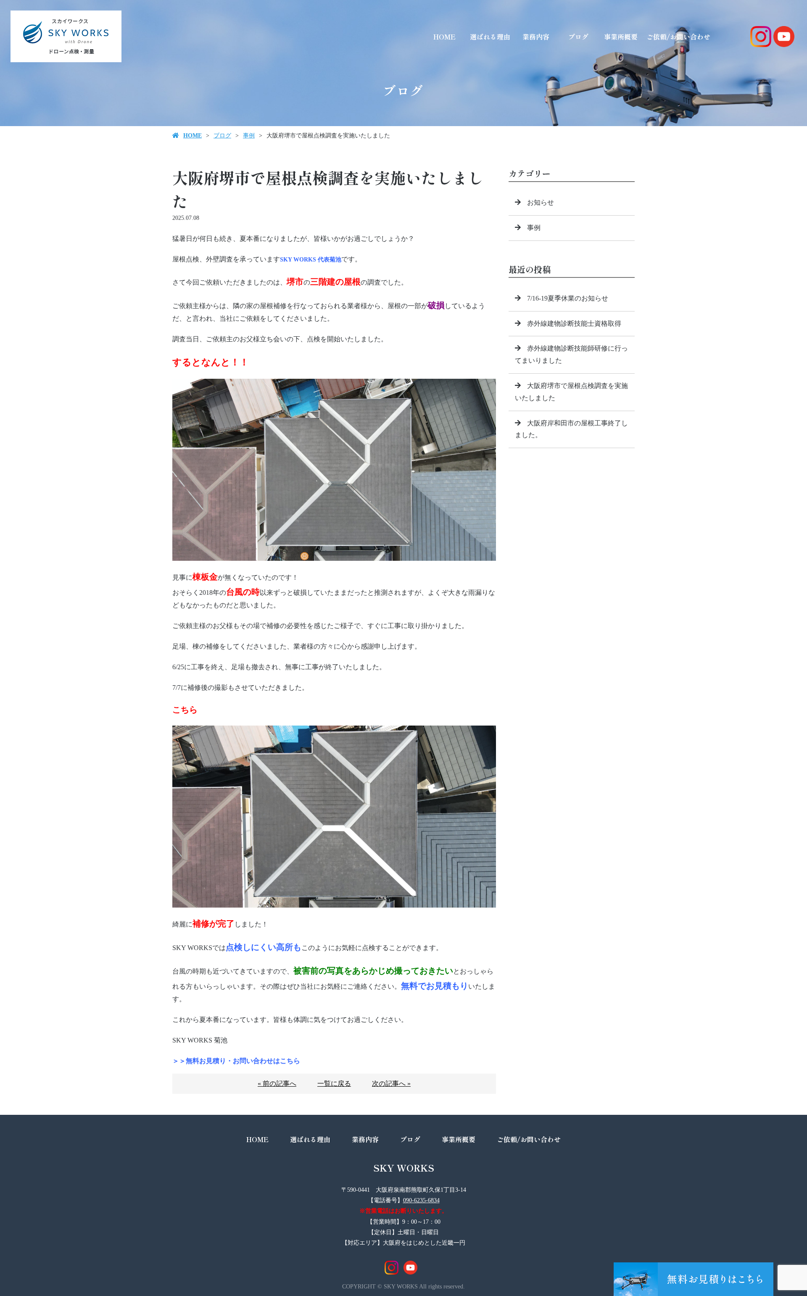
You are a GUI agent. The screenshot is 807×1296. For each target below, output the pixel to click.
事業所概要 (621, 37)
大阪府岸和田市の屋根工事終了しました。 (571, 429)
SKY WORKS (403, 1167)
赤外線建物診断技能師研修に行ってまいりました (571, 354)
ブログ (578, 37)
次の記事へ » (391, 1083)
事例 (249, 135)
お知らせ (540, 202)
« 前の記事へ (277, 1083)
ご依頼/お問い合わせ (678, 37)
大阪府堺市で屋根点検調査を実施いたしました (571, 391)
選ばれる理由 (490, 37)
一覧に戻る (334, 1083)
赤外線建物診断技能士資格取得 (574, 323)
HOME (444, 37)
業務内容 (535, 37)
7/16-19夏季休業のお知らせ (567, 298)
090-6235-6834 (421, 1200)
